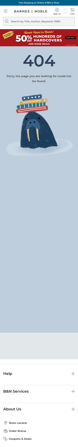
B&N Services (16, 391)
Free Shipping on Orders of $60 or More (39, 2)
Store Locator (18, 422)
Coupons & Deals (20, 438)
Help (7, 373)
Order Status (17, 431)
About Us (12, 409)
